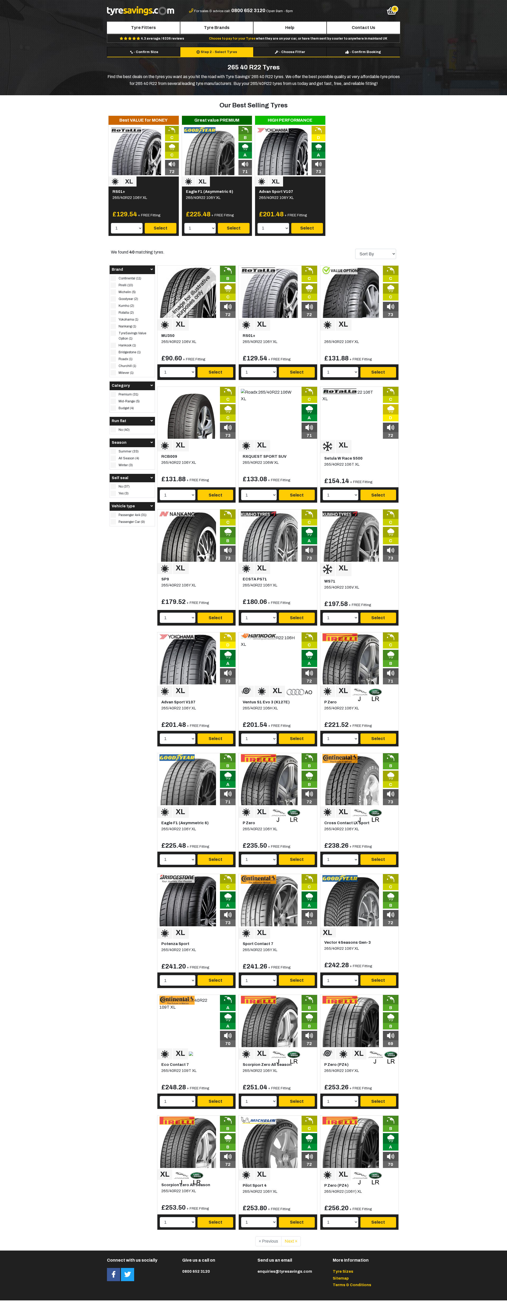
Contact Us (363, 27)
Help (289, 27)
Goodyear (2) (128, 299)
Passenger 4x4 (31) (133, 515)
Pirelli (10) (126, 285)
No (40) (124, 430)
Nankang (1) (127, 326)
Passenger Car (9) (132, 522)
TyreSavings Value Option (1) (132, 335)
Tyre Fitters (143, 27)
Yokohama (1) (128, 319)
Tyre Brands (216, 27)
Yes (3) (124, 493)
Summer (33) (129, 451)
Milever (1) (126, 373)
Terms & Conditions (352, 1285)
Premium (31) (128, 394)
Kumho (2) (126, 306)
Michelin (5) (127, 292)
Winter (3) (126, 465)
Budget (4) (126, 408)
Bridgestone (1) (130, 352)
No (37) (124, 486)
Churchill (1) (127, 366)
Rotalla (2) (126, 312)
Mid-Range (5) (129, 401)
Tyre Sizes (343, 1271)
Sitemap (341, 1278)
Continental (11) (130, 278)
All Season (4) (129, 458)
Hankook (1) (127, 345)
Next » (291, 1241)
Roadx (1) (126, 359)
